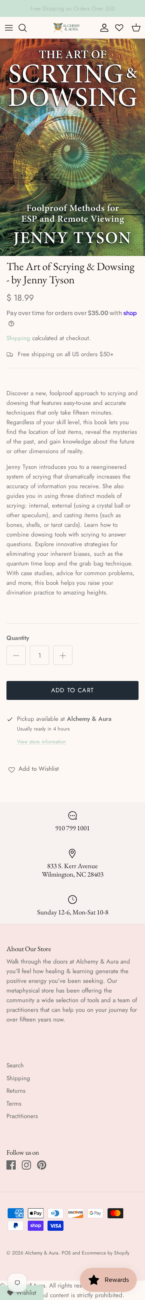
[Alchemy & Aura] (67, 27)
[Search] (26, 28)
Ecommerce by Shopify (105, 1253)
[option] (72, 147)
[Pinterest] (41, 1165)
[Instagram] (26, 1165)
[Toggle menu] (9, 28)
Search (15, 1065)
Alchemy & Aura (41, 1253)
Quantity (17, 638)
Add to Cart (72, 690)
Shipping (18, 338)
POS (66, 1253)
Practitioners (22, 1116)
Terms (13, 1103)
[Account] (102, 28)
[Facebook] (11, 1165)
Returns (15, 1090)
